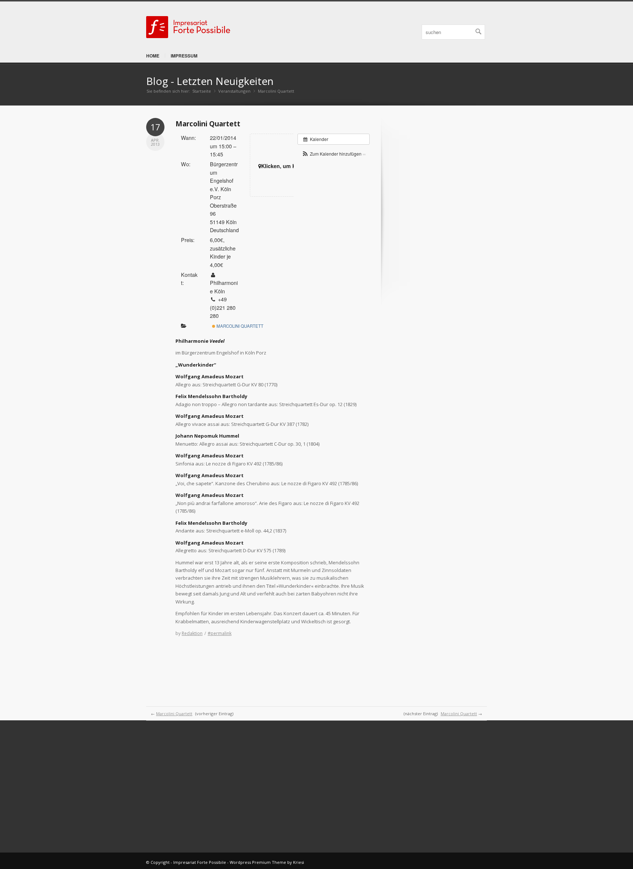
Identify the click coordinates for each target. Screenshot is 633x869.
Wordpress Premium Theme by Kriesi (267, 862)
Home (152, 55)
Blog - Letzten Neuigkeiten (210, 81)
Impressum (184, 55)
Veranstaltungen (234, 91)
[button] (333, 154)
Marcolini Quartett (207, 124)
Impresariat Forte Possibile (199, 862)
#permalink (220, 633)
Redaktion (192, 633)
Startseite (201, 91)
